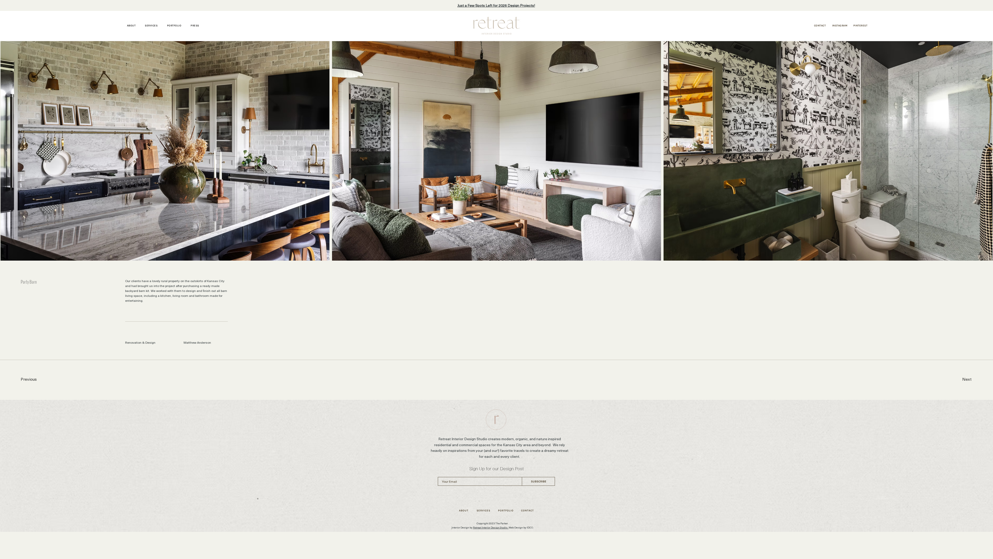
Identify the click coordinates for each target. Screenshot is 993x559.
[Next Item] (985, 151)
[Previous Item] (7, 151)
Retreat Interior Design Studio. (491, 527)
